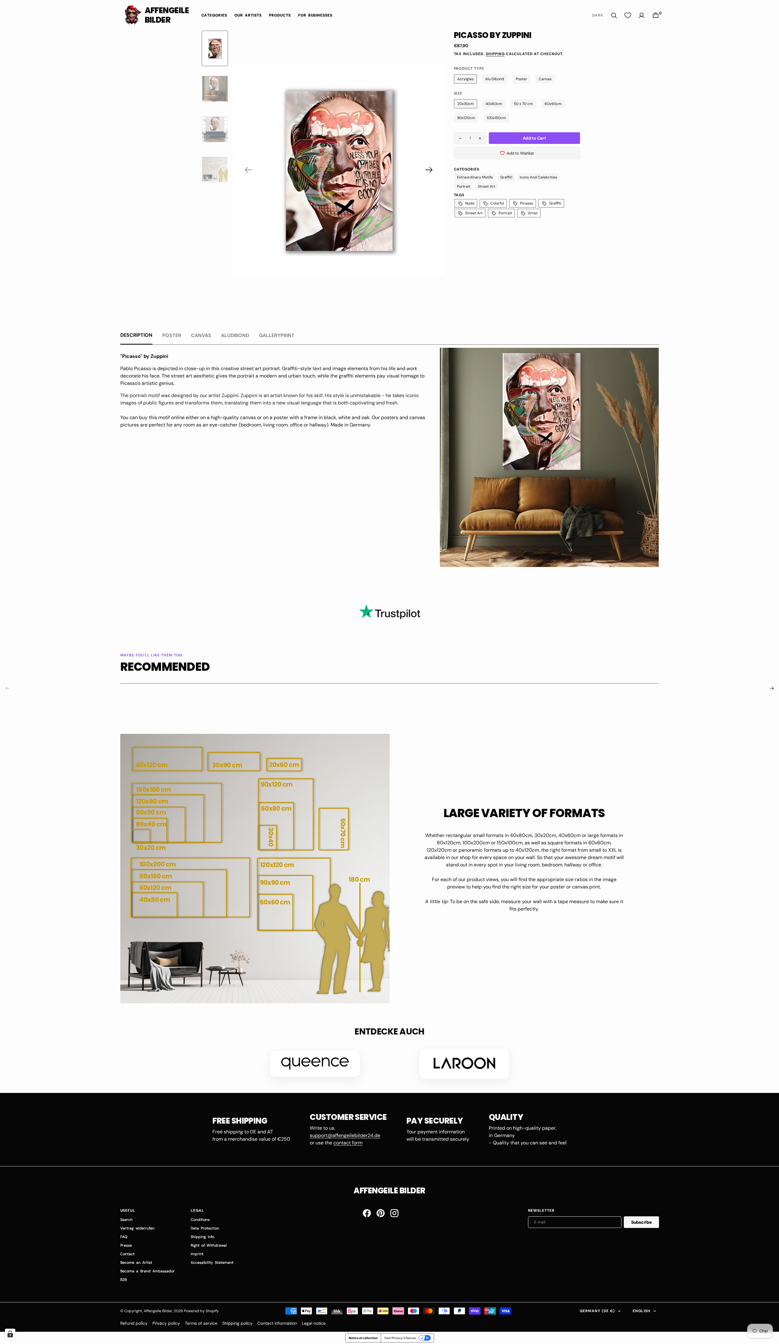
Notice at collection (363, 1338)
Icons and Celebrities (538, 177)
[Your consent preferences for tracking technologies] (10, 1334)
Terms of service (201, 1323)
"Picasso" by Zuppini (144, 356)
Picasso (526, 203)
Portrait (463, 186)
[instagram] (394, 1213)
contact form (347, 1142)
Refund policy (134, 1323)
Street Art (486, 186)
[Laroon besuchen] (464, 1063)
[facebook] (366, 1213)
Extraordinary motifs (475, 177)
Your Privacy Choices (400, 1338)
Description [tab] (136, 335)
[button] (655, 15)
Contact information (277, 1323)
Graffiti (506, 177)
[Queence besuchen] (315, 1063)
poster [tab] (171, 335)
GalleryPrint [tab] (276, 335)
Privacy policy (166, 1323)
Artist (533, 213)
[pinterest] (380, 1213)
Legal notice (314, 1323)
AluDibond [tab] (235, 335)
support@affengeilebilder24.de (345, 1135)
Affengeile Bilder (158, 1310)
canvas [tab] (201, 335)
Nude (469, 203)
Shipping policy (237, 1323)
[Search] (614, 15)
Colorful (497, 203)
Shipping (495, 53)
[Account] (641, 15)
